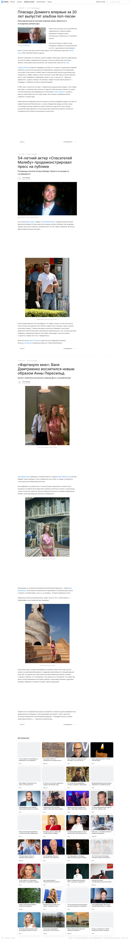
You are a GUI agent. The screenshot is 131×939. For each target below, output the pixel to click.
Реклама (13, 937)
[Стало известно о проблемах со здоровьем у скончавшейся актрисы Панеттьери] (29, 753)
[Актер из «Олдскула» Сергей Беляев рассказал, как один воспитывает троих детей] (102, 923)
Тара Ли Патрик (34, 340)
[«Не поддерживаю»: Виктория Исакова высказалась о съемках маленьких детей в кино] (102, 899)
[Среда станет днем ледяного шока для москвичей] (29, 899)
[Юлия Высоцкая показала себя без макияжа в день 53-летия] (29, 923)
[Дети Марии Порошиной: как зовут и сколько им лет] (29, 778)
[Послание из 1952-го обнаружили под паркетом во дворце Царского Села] (53, 753)
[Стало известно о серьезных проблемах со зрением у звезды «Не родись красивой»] (29, 875)
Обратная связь (124, 937)
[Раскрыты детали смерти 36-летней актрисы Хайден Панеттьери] (53, 826)
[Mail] (2, 2)
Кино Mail (34, 154)
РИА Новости (26, 45)
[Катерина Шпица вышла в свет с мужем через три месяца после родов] (77, 826)
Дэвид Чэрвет (30, 222)
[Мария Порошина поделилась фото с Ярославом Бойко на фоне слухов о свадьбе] (77, 802)
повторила (27, 343)
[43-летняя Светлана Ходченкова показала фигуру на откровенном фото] (77, 899)
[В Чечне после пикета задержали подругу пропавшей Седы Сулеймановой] (53, 778)
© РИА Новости (36, 8)
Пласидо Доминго (24, 67)
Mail (2, 937)
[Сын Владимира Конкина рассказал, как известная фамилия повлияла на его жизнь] (53, 850)
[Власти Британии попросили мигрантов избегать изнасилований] (77, 923)
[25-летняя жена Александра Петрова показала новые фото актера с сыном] (102, 850)
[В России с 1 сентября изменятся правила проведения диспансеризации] (102, 826)
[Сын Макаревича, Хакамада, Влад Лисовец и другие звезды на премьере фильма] (77, 850)
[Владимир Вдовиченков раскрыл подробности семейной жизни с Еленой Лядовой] (102, 778)
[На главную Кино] (5, 2)
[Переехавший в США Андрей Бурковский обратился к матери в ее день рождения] (29, 802)
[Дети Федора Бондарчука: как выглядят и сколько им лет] (77, 753)
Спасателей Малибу (48, 222)
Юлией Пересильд (63, 476)
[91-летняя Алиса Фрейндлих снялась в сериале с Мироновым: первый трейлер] (77, 778)
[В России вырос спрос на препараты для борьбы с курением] (29, 850)
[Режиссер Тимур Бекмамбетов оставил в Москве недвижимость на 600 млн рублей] (29, 826)
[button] (47, 199)
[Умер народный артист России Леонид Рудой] (102, 753)
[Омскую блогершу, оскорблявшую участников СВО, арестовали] (102, 875)
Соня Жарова (26, 177)
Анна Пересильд (23, 476)
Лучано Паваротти (60, 92)
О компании (7, 937)
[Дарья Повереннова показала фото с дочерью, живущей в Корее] (77, 875)
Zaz (68, 62)
